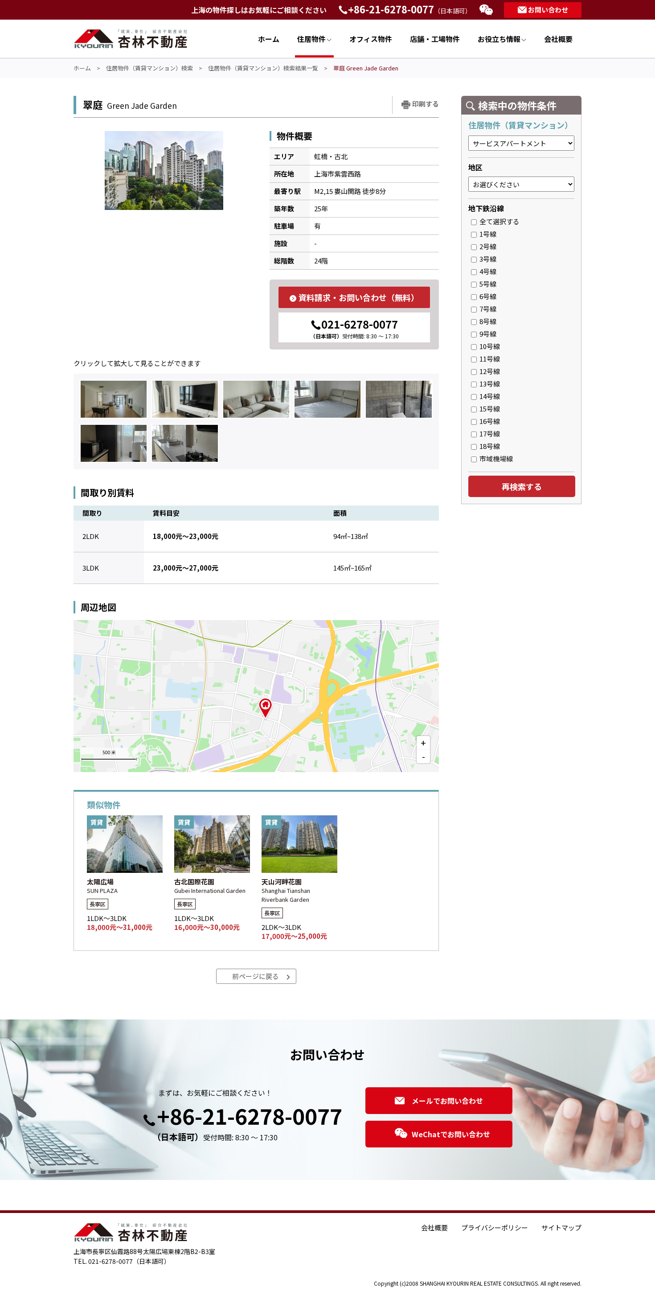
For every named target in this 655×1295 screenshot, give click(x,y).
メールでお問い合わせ (447, 1100)
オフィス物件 (370, 38)
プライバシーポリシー (494, 1227)
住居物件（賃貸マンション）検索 (149, 68)
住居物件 (311, 38)
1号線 (486, 233)
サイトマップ (561, 1227)
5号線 (486, 283)
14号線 (488, 396)
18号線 (488, 446)
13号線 (488, 383)
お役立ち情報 (499, 38)
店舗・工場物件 (435, 38)
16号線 (488, 421)
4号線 (486, 271)
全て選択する (498, 221)
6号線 (486, 296)
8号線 (486, 321)
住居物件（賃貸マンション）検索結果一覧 (263, 68)
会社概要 (558, 38)
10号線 (488, 346)
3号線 (486, 258)
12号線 (488, 371)
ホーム (268, 38)
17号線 (488, 433)
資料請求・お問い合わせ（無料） (359, 297)
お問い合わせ (548, 9)
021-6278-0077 (354, 328)
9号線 (486, 333)
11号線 (488, 358)
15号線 (488, 408)
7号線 (486, 308)
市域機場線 (495, 458)
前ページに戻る (255, 976)
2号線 (486, 246)
